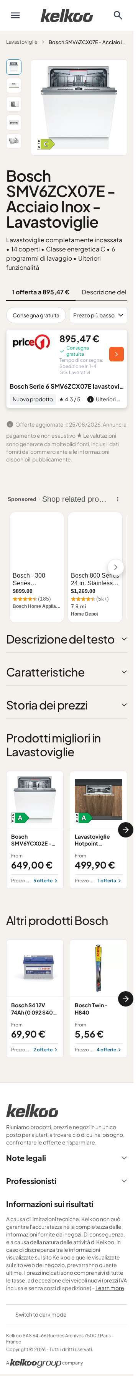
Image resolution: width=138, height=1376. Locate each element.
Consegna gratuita (36, 315)
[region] (66, 829)
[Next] (125, 829)
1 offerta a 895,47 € (40, 292)
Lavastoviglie (22, 42)
